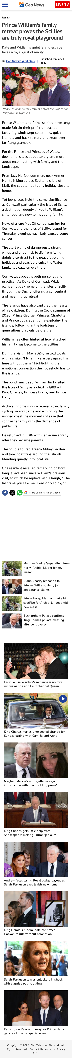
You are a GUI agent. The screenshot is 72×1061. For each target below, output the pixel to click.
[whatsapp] (20, 493)
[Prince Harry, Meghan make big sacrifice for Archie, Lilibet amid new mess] (12, 603)
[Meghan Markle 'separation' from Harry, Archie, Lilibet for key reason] (12, 568)
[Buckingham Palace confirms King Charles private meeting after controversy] (12, 620)
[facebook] (5, 493)
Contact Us (36, 1049)
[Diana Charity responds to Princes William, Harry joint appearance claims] (12, 586)
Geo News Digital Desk (20, 61)
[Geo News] (32, 4)
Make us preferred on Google (44, 492)
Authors (50, 1049)
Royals (6, 17)
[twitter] (12, 493)
